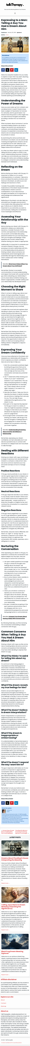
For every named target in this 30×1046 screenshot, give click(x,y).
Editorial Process (11, 1042)
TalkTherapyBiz (9, 1040)
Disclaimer (19, 1042)
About (3, 1000)
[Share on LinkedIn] (16, 70)
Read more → (5, 883)
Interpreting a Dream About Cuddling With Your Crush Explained (7, 832)
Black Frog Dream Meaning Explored (12, 952)
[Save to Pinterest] (12, 70)
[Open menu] (15, 13)
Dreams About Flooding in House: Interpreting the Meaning (14, 859)
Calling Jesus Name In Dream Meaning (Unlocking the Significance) (13, 907)
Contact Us (4, 1042)
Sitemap (3, 1006)
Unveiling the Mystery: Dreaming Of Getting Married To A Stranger (21, 832)
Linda (7, 35)
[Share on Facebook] (3, 70)
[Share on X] (7, 70)
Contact (3, 1003)
